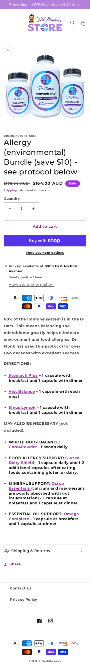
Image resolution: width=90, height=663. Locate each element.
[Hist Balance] (8, 392)
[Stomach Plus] (8, 376)
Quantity (12, 198)
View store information (31, 284)
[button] (6, 23)
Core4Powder (23, 446)
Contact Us (21, 588)
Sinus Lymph (22, 407)
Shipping (10, 190)
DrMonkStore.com (50, 661)
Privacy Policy (23, 599)
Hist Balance (21, 391)
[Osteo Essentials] (30, 488)
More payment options (45, 252)
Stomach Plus (23, 375)
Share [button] (15, 564)
